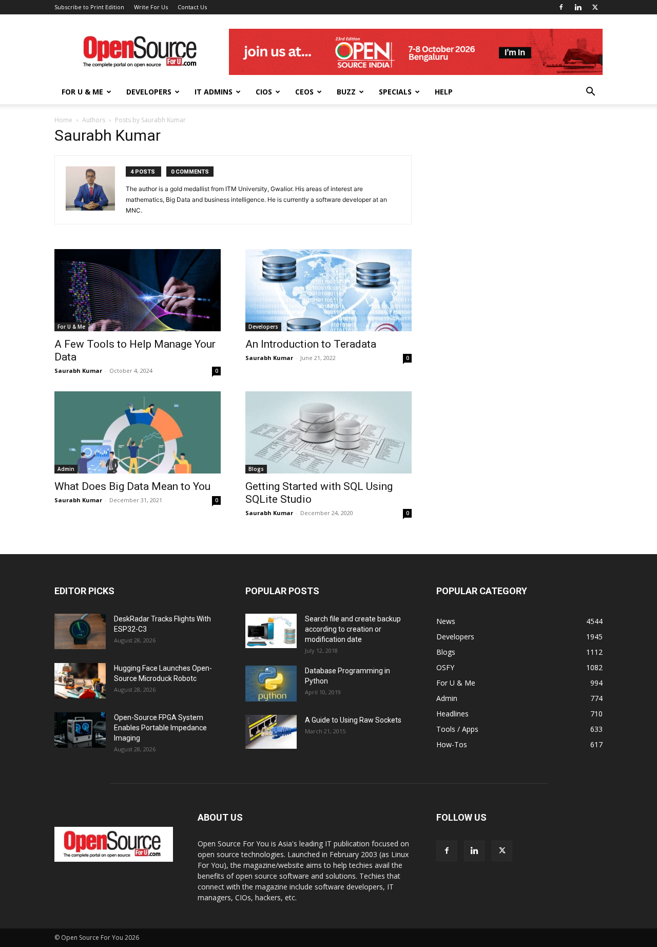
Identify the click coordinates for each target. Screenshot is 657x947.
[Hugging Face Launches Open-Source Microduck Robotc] (80, 680)
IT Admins (214, 92)
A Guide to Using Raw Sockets (353, 720)
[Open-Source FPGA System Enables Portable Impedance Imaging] (80, 730)
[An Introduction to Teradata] (328, 290)
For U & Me (82, 92)
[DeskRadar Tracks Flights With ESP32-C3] (80, 631)
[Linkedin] (578, 7)
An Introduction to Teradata (310, 344)
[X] (595, 7)
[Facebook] (561, 7)
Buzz (346, 92)
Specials (395, 92)
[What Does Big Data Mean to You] (137, 432)
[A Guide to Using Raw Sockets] (271, 732)
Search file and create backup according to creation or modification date (353, 629)
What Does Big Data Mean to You (132, 486)
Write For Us (151, 7)
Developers (148, 92)
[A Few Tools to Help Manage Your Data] (137, 290)
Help (444, 92)
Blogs (256, 468)
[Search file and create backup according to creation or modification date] (271, 631)
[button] (590, 93)
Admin (65, 468)
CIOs (264, 92)
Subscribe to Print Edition (89, 7)
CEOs (304, 92)
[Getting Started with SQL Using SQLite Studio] (328, 432)
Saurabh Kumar (78, 370)
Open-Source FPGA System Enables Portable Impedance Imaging (160, 727)
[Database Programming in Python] (271, 684)
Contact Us (192, 7)
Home (63, 120)
